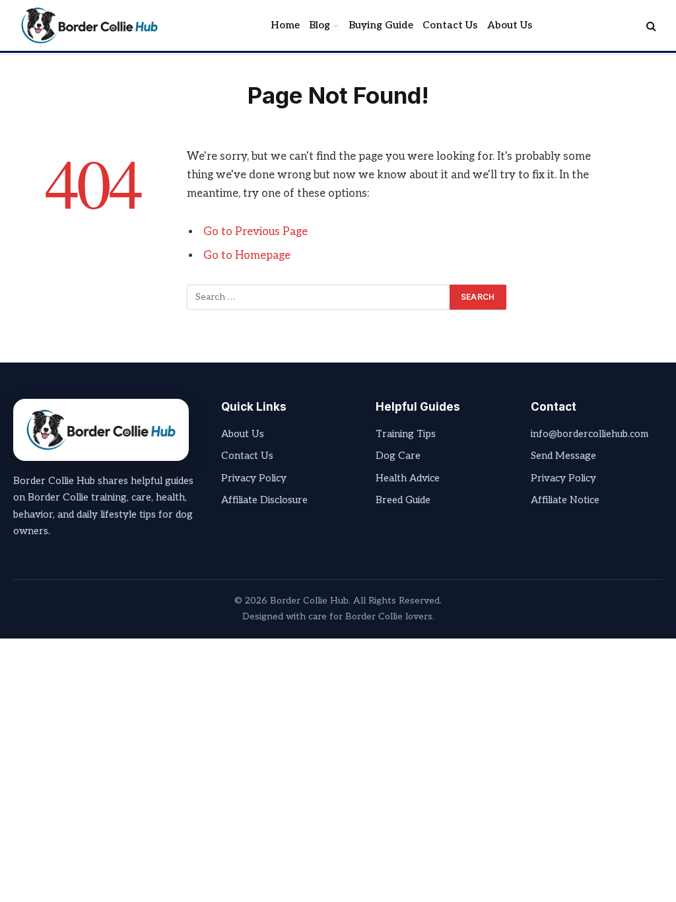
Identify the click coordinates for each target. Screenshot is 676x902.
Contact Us (449, 25)
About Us (509, 25)
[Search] (650, 25)
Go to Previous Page (255, 231)
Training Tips (406, 434)
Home (285, 25)
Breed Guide (403, 500)
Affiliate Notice (565, 500)
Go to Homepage (246, 255)
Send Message (563, 456)
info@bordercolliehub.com (589, 434)
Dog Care (398, 456)
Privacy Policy (254, 478)
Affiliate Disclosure (264, 500)
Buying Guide (381, 25)
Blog (319, 25)
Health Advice (408, 478)
